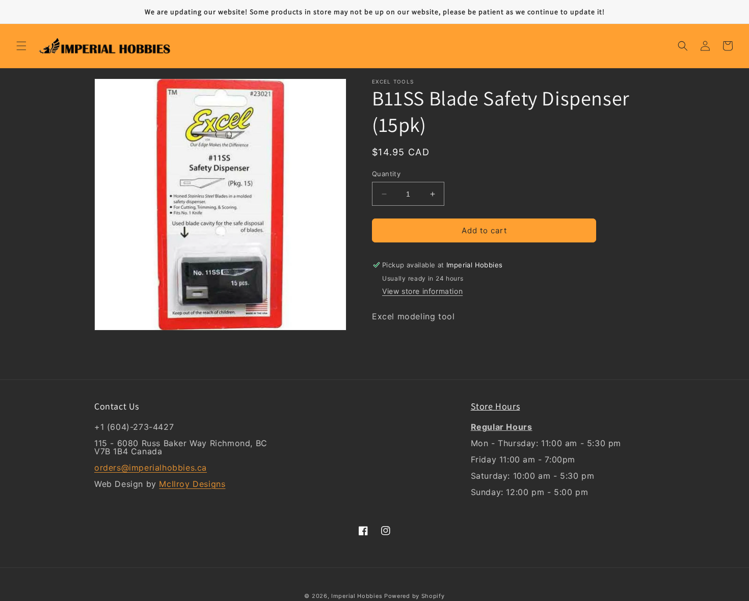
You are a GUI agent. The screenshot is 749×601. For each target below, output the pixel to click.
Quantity (386, 174)
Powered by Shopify (414, 595)
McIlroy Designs (192, 484)
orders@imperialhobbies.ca (150, 467)
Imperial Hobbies (356, 595)
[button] (21, 46)
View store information (422, 291)
